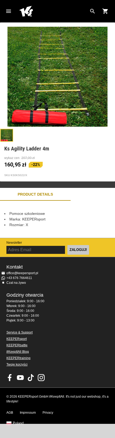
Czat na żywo (16, 283)
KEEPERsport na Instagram (41, 377)
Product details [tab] (35, 194)
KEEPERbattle (17, 345)
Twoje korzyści (17, 364)
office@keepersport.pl (22, 273)
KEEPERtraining (18, 358)
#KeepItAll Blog (17, 352)
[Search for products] (92, 11)
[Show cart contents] (105, 11)
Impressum (28, 412)
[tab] (6, 135)
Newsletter (14, 243)
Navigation (8, 11)
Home (53, 11)
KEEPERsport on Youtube (20, 377)
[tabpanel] (57, 219)
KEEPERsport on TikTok (30, 377)
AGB (9, 412)
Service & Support (19, 332)
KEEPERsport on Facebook (9, 377)
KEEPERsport (16, 339)
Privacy (48, 412)
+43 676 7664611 (19, 278)
